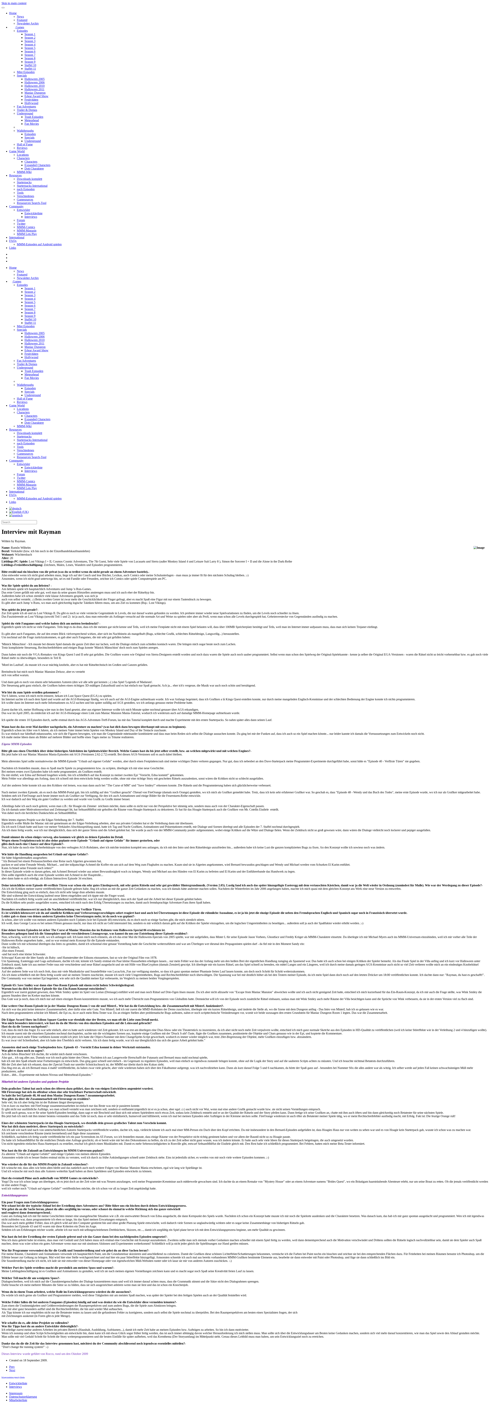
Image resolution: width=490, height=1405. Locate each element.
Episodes (22, 30)
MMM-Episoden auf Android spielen (39, 244)
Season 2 (29, 37)
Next (12, 1370)
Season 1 (29, 34)
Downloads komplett (29, 178)
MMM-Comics (26, 227)
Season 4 (29, 44)
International (16, 237)
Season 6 (29, 51)
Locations (23, 154)
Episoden (30, 134)
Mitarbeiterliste (18, 1400)
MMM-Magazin (26, 230)
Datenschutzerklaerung (23, 1396)
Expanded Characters (37, 165)
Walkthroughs (25, 130)
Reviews (22, 147)
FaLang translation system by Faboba (13, 1377)
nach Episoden (26, 189)
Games (19, 27)
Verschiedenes (25, 196)
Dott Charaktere (34, 168)
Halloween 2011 (34, 89)
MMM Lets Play (27, 234)
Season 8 (29, 58)
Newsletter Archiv (28, 23)
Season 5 (29, 48)
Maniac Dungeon (35, 92)
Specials (22, 75)
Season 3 (29, 41)
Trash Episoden (33, 116)
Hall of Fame (25, 144)
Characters (23, 158)
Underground (25, 113)
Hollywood (31, 103)
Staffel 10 (30, 65)
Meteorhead (31, 120)
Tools (20, 192)
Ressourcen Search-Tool (31, 203)
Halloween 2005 (34, 79)
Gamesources (25, 199)
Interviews (30, 216)
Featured (22, 20)
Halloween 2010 (34, 85)
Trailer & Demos (27, 110)
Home (13, 13)
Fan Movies (31, 123)
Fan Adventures (26, 106)
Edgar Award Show (36, 96)
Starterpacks (24, 182)
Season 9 (29, 61)
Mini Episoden (26, 72)
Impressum (15, 1393)
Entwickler (23, 209)
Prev (12, 1366)
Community (16, 206)
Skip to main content (14, 3)
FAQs (12, 240)
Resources (15, 175)
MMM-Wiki (24, 172)
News (20, 16)
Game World (17, 151)
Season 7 (29, 54)
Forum (21, 220)
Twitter (21, 223)
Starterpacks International (32, 185)
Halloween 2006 (34, 82)
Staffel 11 (30, 68)
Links (12, 247)
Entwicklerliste (33, 213)
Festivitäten (31, 99)
